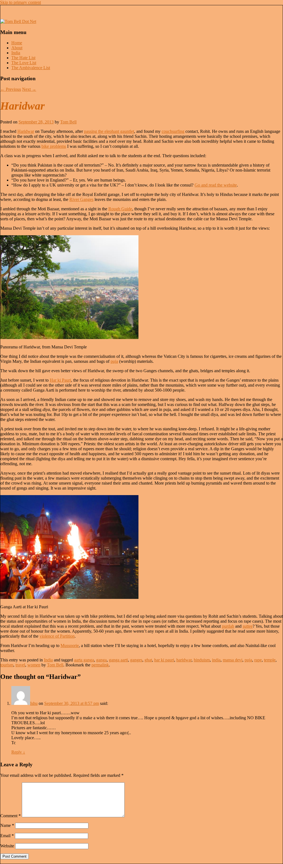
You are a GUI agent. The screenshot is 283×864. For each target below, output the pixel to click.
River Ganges (81, 199)
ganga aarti (118, 660)
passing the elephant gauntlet (109, 131)
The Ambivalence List (30, 67)
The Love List (23, 62)
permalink (100, 665)
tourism (6, 665)
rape (258, 660)
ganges (136, 660)
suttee (248, 626)
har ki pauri (164, 660)
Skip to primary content (20, 2)
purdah (228, 626)
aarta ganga (84, 660)
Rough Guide (120, 208)
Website (7, 846)
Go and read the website (216, 185)
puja (114, 361)
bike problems (53, 146)
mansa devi (232, 660)
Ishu (34, 703)
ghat (148, 660)
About (16, 47)
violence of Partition (57, 636)
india (216, 660)
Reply (18, 752)
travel (20, 665)
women (33, 665)
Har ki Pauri (60, 380)
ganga (101, 660)
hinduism (202, 660)
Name (7, 825)
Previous (10, 89)
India (15, 52)
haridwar (184, 660)
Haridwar (25, 131)
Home (16, 42)
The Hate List (23, 57)
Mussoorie (70, 645)
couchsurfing (173, 131)
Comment (10, 815)
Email (7, 835)
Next (29, 89)
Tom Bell (68, 122)
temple (270, 660)
